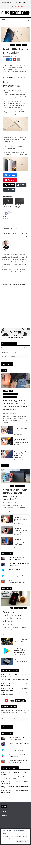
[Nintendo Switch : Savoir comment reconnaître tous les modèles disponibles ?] (15, 476)
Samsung (6, 390)
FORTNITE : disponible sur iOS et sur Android (20, 640)
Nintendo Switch (20, 486)
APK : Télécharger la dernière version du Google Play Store (20, 650)
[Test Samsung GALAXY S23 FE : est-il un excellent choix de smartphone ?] (7, 456)
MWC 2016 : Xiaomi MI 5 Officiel (16, 78)
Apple (11, 608)
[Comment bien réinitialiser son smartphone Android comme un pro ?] (7, 543)
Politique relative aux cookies (13, 838)
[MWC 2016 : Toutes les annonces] (8, 213)
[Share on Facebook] (7, 60)
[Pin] (14, 60)
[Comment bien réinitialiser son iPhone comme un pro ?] (7, 531)
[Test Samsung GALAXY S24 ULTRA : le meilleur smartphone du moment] (7, 431)
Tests (11, 390)
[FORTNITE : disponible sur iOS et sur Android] (7, 642)
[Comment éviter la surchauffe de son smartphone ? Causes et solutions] (15, 598)
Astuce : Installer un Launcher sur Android (20, 660)
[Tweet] (11, 60)
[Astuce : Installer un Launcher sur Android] (7, 662)
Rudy (15, 56)
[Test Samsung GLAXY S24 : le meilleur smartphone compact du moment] (7, 443)
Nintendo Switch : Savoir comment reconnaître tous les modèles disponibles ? (15, 494)
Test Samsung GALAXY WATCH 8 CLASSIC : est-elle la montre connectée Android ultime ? (15, 405)
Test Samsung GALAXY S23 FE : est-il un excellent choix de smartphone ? (20, 454)
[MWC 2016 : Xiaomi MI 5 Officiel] (19, 201)
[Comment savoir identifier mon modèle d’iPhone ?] (7, 520)
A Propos (4, 811)
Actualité (6, 45)
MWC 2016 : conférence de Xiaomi (7, 206)
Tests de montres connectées (11, 393)
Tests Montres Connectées (10, 396)
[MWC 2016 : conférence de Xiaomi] (8, 201)
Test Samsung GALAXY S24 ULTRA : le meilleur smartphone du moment (21, 430)
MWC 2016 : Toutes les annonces (6, 218)
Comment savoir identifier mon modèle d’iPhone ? (20, 519)
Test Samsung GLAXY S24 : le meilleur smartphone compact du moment (21, 441)
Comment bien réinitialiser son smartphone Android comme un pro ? (20, 541)
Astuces (12, 486)
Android (12, 45)
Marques (19, 45)
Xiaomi (24, 45)
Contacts (4, 815)
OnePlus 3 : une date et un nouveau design (16, 234)
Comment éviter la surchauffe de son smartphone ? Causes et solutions (15, 617)
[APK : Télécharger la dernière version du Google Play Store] (7, 652)
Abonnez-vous (7, 364)
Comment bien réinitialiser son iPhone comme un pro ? (20, 530)
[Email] (18, 60)
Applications (18, 608)
